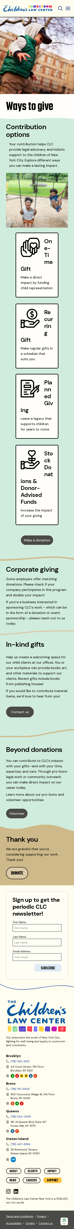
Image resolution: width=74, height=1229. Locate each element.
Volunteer (16, 813)
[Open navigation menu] (60, 8)
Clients (33, 1171)
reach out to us (53, 618)
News (12, 1180)
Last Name (19, 936)
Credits (30, 1223)
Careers (31, 1180)
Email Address (22, 951)
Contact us (20, 712)
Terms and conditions (19, 1216)
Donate (17, 873)
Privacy (41, 1216)
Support (52, 1180)
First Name (19, 922)
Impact (52, 1171)
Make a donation (37, 540)
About (13, 1171)
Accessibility (14, 1223)
